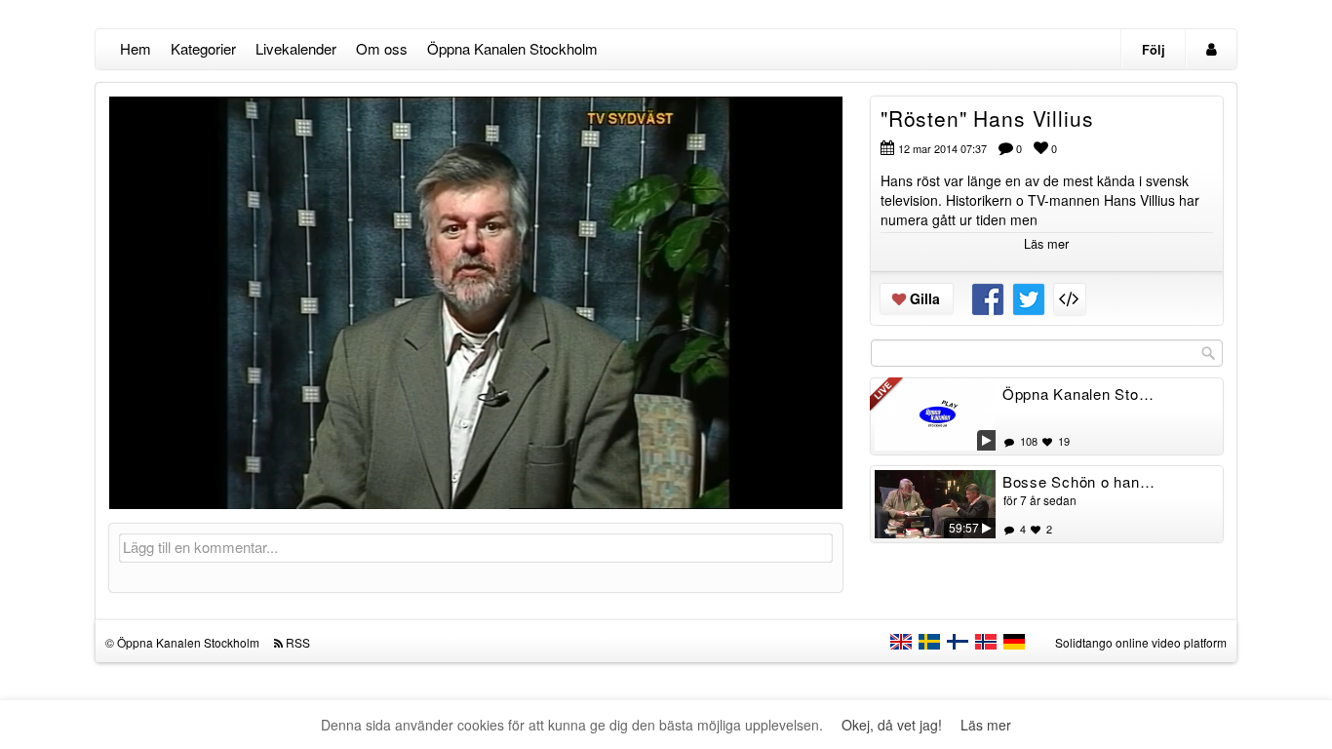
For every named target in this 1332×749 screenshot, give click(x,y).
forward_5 (596, 287)
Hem (135, 48)
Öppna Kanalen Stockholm (512, 48)
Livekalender (295, 48)
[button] (136, 485)
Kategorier (203, 48)
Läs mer (985, 724)
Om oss (382, 48)
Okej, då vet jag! (892, 724)
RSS (298, 642)
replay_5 (355, 287)
